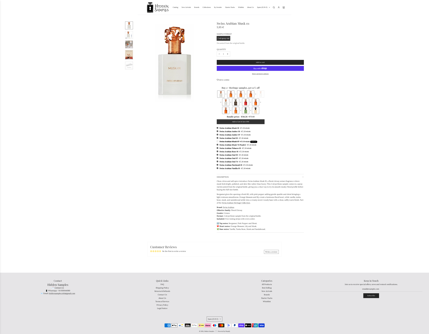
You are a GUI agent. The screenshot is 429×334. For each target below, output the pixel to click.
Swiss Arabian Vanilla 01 (235, 168)
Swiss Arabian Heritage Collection (236, 203)
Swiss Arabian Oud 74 (234, 162)
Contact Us (59, 288)
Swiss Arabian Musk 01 (235, 128)
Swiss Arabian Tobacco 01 (235, 148)
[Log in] (278, 7)
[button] (136, 61)
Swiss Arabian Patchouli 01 (236, 165)
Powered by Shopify (224, 331)
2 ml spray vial (223, 38)
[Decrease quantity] (219, 53)
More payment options (260, 74)
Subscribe (371, 295)
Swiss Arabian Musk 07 (235, 141)
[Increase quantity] (227, 53)
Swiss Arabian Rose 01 (234, 151)
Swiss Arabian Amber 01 (235, 131)
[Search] (273, 7)
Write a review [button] (271, 252)
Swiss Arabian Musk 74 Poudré (238, 145)
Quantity (221, 49)
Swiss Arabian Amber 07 (235, 135)
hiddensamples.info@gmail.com (62, 293)
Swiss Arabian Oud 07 (234, 158)
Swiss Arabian (228, 207)
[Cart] (283, 7)
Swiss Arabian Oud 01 (234, 138)
